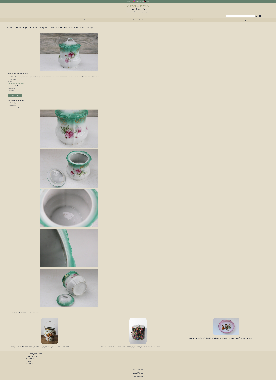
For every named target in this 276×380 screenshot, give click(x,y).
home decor (31, 20)
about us (31, 358)
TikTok (147, 2)
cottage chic (12, 102)
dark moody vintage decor (15, 107)
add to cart (15, 95)
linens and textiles (138, 20)
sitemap (31, 363)
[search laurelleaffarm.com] (256, 16)
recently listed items (35, 354)
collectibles (191, 20)
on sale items (33, 356)
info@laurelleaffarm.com (138, 376)
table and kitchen (84, 20)
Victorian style (12, 104)
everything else (243, 20)
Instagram (138, 2)
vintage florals (12, 105)
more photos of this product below (19, 74)
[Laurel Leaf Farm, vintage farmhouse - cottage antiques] (138, 9)
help (29, 361)
